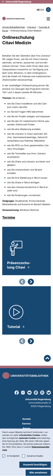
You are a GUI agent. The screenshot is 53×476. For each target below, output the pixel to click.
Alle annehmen (38, 472)
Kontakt (26, 419)
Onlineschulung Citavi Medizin (26, 30)
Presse (26, 428)
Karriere (26, 423)
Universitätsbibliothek (13, 27)
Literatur (31, 27)
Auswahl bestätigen (35, 464)
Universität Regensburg (18, 1)
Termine (8, 217)
